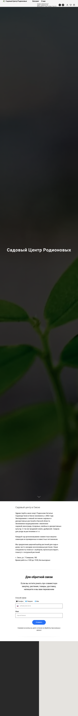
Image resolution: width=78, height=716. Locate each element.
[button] (67, 5)
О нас (43, 1)
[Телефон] (60, 5)
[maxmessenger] (63, 5)
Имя (17, 611)
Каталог (35, 1)
